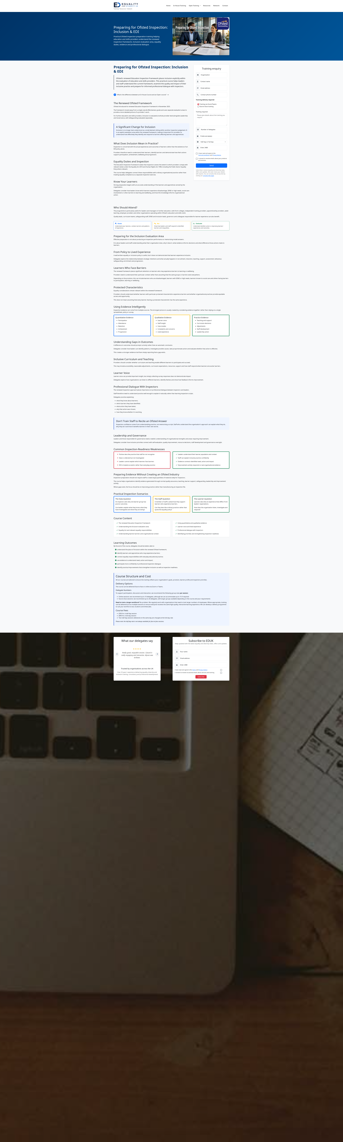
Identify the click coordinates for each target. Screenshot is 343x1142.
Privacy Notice (217, 155)
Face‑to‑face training (206, 106)
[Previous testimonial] (117, 654)
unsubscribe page (208, 176)
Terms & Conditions (204, 155)
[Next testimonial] (157, 654)
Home (168, 6)
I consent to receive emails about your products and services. (212, 159)
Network (216, 6)
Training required (202, 112)
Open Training (194, 6)
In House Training (179, 6)
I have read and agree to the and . (209, 154)
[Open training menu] (200, 5)
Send (211, 165)
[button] (141, 94)
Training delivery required (205, 100)
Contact (225, 6)
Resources (206, 6)
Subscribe (201, 677)
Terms (194, 670)
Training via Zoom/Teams (208, 104)
